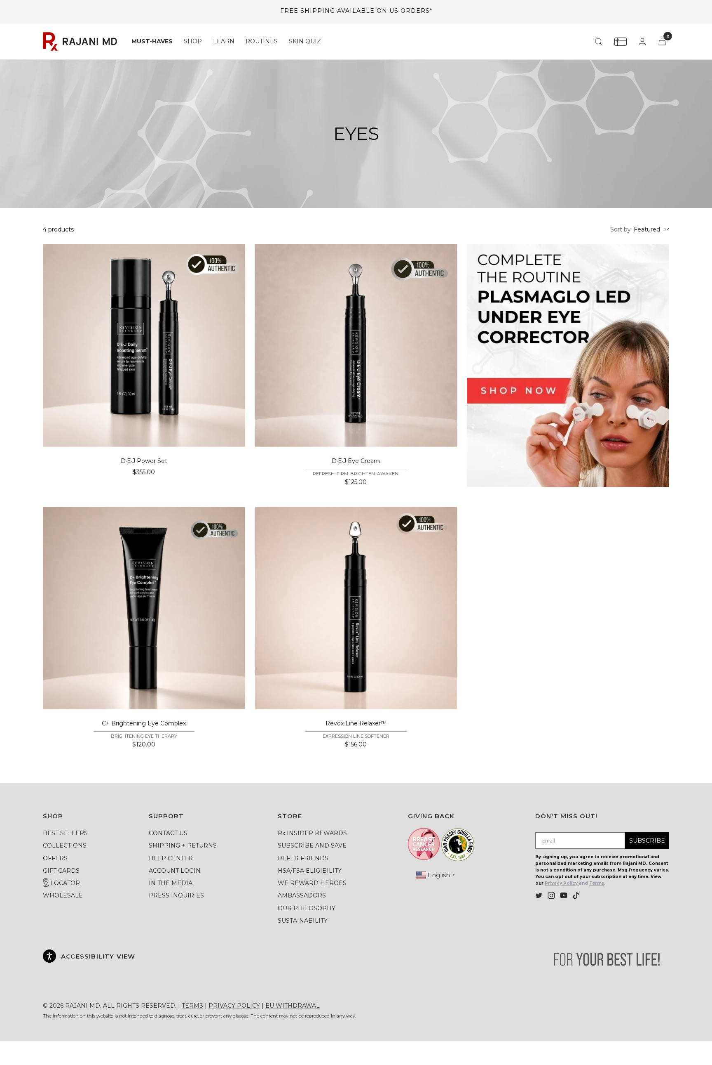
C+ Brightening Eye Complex (144, 723)
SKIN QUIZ (305, 41)
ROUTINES (262, 41)
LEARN (223, 41)
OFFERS (55, 858)
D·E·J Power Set (144, 461)
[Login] (642, 41)
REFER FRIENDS (303, 858)
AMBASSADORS (302, 895)
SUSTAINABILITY (303, 920)
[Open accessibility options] (49, 956)
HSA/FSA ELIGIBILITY (310, 870)
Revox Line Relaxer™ (356, 723)
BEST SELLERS (65, 833)
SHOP (193, 41)
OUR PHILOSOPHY (306, 908)
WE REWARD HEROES (312, 883)
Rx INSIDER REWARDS (312, 833)
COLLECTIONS (65, 845)
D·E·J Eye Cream (356, 461)
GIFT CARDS (61, 870)
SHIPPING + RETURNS (183, 845)
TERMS (192, 1005)
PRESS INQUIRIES (176, 895)
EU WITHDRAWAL (292, 1005)
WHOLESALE (63, 895)
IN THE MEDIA (170, 883)
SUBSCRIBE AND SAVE (312, 845)
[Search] (598, 41)
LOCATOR (64, 883)
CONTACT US (168, 833)
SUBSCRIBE (647, 840)
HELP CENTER (171, 858)
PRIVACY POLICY (234, 1005)
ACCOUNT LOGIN (175, 870)
